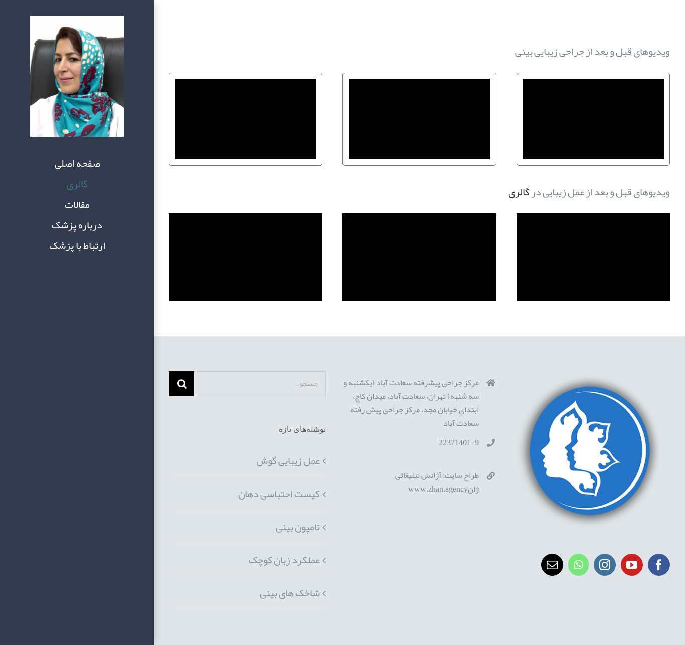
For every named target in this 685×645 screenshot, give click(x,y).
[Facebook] (659, 565)
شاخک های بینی (290, 593)
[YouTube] (632, 565)
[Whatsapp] (578, 565)
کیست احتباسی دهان (279, 493)
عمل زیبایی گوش (288, 460)
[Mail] (552, 565)
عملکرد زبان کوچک (284, 560)
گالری (519, 192)
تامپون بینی (298, 527)
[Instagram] (605, 565)
